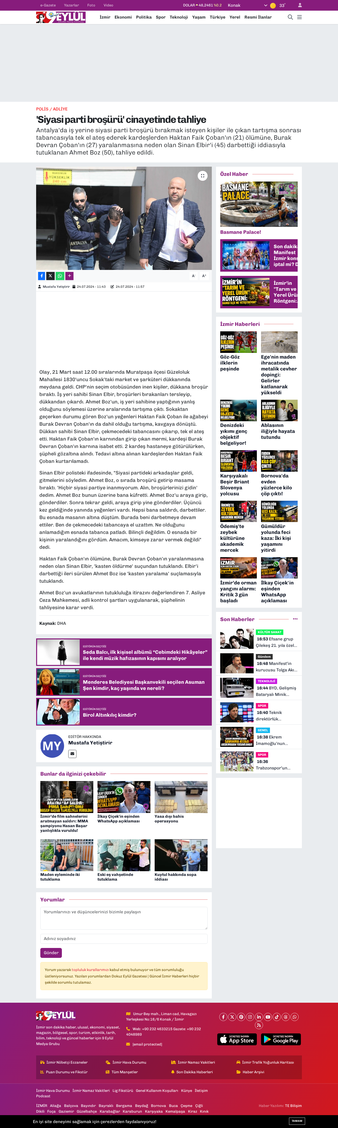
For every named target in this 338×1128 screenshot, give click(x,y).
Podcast (43, 1096)
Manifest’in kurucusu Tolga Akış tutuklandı (276, 667)
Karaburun (132, 1111)
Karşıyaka (154, 1111)
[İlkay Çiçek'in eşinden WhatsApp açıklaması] (123, 796)
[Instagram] (250, 1017)
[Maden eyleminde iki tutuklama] (66, 854)
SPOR (262, 706)
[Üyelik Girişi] (298, 5)
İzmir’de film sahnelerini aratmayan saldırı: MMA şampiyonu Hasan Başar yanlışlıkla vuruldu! (64, 823)
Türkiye (217, 17)
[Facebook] (223, 1017)
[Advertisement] (169, 63)
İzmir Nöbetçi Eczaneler (67, 1062)
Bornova (158, 1105)
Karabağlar (110, 1111)
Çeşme (186, 1105)
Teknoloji (179, 17)
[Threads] (286, 1017)
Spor (161, 17)
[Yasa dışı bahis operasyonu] (181, 796)
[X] (232, 1017)
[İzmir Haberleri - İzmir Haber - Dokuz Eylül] (61, 16)
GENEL (263, 730)
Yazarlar (71, 5)
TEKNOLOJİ (266, 681)
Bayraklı (106, 1105)
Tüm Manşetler (125, 1072)
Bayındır (88, 1105)
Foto (91, 5)
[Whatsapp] (294, 1017)
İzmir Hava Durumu (129, 1062)
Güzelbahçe (87, 1111)
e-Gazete (48, 5)
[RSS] (259, 1025)
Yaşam (199, 17)
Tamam (297, 1121)
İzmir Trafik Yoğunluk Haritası (268, 1062)
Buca (173, 1105)
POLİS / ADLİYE (52, 108)
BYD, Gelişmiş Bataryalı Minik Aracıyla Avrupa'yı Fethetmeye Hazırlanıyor (276, 691)
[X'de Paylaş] (50, 276)
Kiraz (192, 1111)
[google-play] (281, 1039)
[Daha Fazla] (69, 276)
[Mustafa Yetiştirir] (52, 745)
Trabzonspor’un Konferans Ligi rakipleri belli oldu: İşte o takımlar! (274, 765)
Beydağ (141, 1105)
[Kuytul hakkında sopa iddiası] (181, 854)
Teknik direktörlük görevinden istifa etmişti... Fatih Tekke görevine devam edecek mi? (276, 716)
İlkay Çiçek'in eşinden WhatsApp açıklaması (118, 818)
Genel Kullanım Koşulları (157, 1090)
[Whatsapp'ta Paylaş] (60, 276)
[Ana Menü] (299, 17)
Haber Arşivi (253, 1072)
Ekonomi (123, 17)
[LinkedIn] (259, 1017)
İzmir (105, 17)
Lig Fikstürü (123, 1090)
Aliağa (55, 1105)
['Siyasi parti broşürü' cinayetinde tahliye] (124, 218)
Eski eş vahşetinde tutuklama (115, 877)
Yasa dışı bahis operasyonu (169, 818)
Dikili (40, 1111)
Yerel (235, 17)
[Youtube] (268, 1017)
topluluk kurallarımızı (91, 970)
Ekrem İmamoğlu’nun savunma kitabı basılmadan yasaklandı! (271, 741)
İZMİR (41, 1105)
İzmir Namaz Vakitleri (196, 1062)
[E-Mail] (72, 754)
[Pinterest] (241, 1017)
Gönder (51, 952)
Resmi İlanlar (258, 17)
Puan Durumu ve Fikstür (67, 1072)
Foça (51, 1111)
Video (108, 5)
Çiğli (199, 1105)
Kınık (204, 1111)
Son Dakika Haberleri (194, 1072)
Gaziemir (66, 1111)
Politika (144, 17)
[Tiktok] (277, 1017)
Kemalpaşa (175, 1111)
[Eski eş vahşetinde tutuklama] (123, 854)
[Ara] (290, 17)
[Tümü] (295, 619)
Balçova (71, 1105)
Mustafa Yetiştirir (56, 287)
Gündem (264, 656)
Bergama (124, 1105)
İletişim (201, 1090)
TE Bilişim (293, 1105)
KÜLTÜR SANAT (269, 632)
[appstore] (237, 1039)
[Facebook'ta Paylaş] (41, 276)
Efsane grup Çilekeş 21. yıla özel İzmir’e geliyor (275, 642)
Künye (186, 1090)
